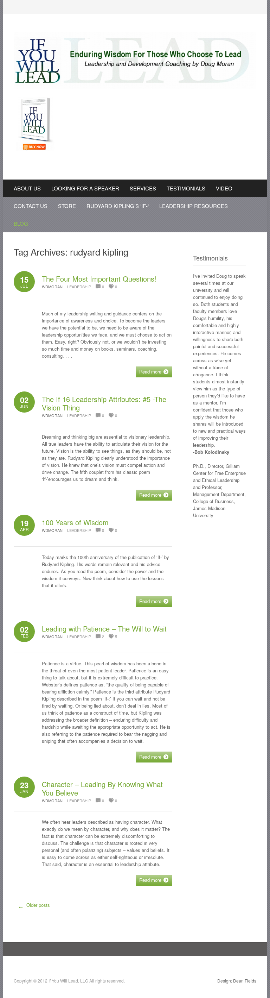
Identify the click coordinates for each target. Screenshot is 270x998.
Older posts (34, 906)
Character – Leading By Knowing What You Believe (102, 788)
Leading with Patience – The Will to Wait (104, 628)
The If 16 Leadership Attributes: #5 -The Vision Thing (104, 403)
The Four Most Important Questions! (99, 279)
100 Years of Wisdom (75, 522)
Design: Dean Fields (236, 981)
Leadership (79, 286)
